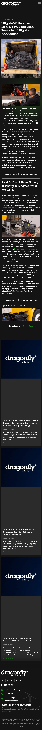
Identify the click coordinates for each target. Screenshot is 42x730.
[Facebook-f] (2, 680)
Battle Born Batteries (10, 208)
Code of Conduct (27, 721)
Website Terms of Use (14, 721)
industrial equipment (20, 132)
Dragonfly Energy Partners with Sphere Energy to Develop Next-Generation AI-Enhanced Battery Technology (20, 423)
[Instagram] (7, 680)
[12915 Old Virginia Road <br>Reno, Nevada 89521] (2, 699)
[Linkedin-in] (16, 680)
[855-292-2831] (2, 694)
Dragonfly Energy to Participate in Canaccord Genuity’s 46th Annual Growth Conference (18, 532)
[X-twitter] (11, 680)
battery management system (26, 249)
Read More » (8, 443)
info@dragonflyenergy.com (14, 690)
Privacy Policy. (8, 711)
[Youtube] (20, 680)
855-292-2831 (9, 694)
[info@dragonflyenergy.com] (2, 690)
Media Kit (36, 721)
